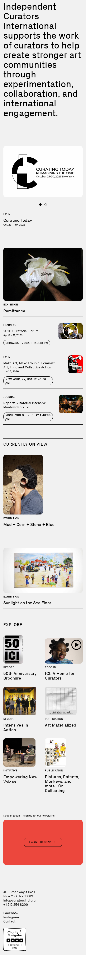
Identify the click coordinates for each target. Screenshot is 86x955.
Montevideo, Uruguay (28, 417)
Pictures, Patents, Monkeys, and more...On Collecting (62, 783)
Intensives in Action (15, 727)
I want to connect (43, 842)
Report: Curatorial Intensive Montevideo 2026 (24, 405)
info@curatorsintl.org (19, 900)
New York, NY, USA (25, 381)
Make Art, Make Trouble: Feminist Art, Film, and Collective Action (29, 365)
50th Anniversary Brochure (20, 676)
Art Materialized (60, 725)
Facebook (10, 913)
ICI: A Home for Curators (60, 676)
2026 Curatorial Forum (20, 331)
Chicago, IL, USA (26, 342)
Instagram (11, 917)
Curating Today (17, 220)
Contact (9, 921)
